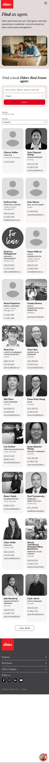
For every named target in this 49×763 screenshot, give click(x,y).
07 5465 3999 (9, 217)
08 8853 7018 (9, 459)
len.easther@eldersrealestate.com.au (13, 462)
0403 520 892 (9, 265)
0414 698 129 (9, 408)
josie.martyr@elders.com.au (36, 214)
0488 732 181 (9, 361)
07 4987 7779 (32, 563)
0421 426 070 (32, 408)
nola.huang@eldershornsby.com (36, 170)
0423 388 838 (32, 361)
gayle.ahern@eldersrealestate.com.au (36, 614)
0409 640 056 (32, 560)
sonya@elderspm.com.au (36, 271)
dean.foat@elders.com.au (13, 367)
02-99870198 (9, 412)
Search (24, 102)
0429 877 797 (9, 610)
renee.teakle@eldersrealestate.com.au (13, 509)
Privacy (24, 689)
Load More (24, 628)
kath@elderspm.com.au (13, 220)
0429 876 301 (32, 608)
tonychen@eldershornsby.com (36, 367)
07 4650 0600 (32, 211)
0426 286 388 (32, 458)
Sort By (5, 119)
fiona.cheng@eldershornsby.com (36, 415)
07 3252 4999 (9, 161)
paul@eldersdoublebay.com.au (36, 511)
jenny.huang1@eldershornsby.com (36, 464)
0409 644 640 (9, 213)
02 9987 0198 (32, 167)
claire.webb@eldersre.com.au (13, 271)
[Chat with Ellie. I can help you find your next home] (43, 757)
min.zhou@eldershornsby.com (13, 415)
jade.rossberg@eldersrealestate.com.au (13, 616)
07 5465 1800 (9, 318)
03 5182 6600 (9, 364)
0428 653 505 (32, 265)
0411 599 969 (32, 507)
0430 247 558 (32, 164)
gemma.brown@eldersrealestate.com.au (36, 317)
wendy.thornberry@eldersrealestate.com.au (36, 567)
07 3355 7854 (9, 268)
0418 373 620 (9, 456)
